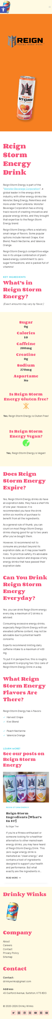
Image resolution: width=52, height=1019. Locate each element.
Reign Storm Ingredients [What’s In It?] (24, 817)
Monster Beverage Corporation (22, 188)
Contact (7, 949)
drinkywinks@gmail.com (17, 981)
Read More (13, 877)
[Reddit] (41, 1012)
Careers (7, 945)
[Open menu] (49, 7)
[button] (3, 9)
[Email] (46, 1012)
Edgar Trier (14, 826)
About (6, 941)
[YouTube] (35, 1012)
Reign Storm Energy (17, 807)
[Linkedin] (24, 1012)
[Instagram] (19, 1012)
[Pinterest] (30, 1012)
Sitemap (7, 957)
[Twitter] (13, 1012)
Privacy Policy (11, 953)
